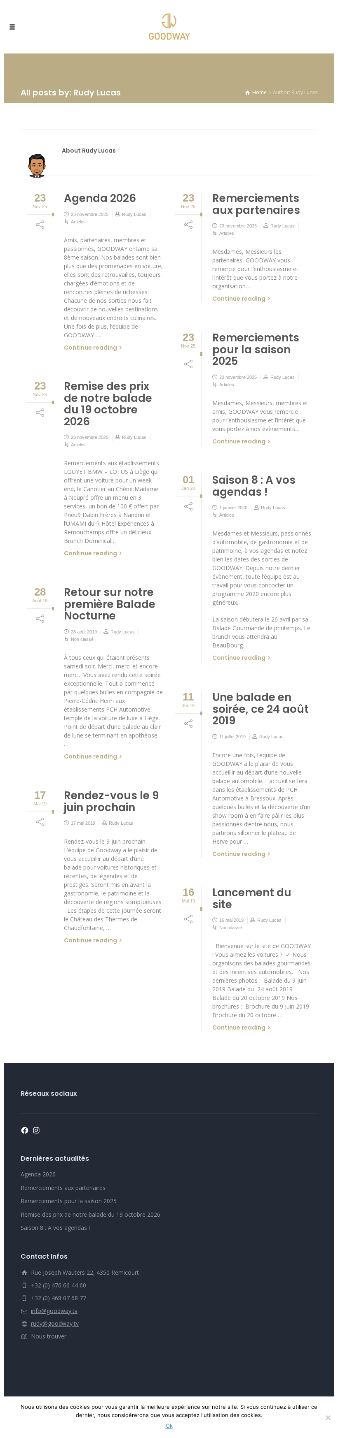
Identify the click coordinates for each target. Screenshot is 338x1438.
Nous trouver (48, 1336)
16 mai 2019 (231, 920)
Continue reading (90, 347)
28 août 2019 (84, 631)
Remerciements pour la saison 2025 (255, 349)
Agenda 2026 (100, 198)
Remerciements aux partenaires (256, 204)
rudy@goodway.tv (55, 1323)
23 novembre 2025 (89, 214)
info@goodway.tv (54, 1311)
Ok (169, 1425)
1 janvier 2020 (233, 507)
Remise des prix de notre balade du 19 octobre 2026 (108, 404)
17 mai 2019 (83, 823)
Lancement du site (251, 898)
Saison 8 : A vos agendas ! (254, 486)
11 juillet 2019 (232, 736)
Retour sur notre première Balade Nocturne (109, 604)
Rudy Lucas (134, 214)
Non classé (82, 639)
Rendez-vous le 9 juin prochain (111, 801)
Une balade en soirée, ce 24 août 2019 (260, 709)
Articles (78, 221)
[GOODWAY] (169, 26)
